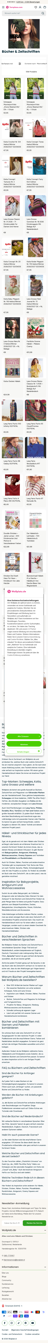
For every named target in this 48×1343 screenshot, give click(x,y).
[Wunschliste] (36, 7)
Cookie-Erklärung (14, 655)
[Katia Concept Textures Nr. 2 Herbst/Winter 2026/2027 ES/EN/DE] (12, 165)
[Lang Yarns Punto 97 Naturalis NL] (35, 485)
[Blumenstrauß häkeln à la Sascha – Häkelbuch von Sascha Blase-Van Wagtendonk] (35, 562)
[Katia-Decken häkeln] (12, 367)
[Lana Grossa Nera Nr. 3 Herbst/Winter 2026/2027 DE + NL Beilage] (12, 328)
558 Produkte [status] (31, 72)
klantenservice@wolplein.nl (14, 1260)
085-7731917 (9, 1256)
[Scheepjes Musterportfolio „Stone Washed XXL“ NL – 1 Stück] (35, 88)
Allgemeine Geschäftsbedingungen (25, 1330)
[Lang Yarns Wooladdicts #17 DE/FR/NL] (35, 447)
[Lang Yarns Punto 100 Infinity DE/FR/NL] (12, 410)
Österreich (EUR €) (12, 1306)
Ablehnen (24, 745)
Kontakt (5, 1330)
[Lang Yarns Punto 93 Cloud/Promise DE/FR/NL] (35, 410)
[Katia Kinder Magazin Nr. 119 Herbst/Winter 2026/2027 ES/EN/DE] (35, 248)
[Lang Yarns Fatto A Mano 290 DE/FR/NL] (12, 485)
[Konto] (40, 7)
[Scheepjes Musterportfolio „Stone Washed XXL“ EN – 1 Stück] (12, 88)
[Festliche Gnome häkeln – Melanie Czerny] (35, 328)
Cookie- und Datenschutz (12, 1334)
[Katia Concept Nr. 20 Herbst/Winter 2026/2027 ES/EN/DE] (12, 248)
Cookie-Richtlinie (17, 639)
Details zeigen (23, 752)
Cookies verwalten (32, 1334)
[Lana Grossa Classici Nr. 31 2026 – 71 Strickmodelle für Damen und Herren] (12, 205)
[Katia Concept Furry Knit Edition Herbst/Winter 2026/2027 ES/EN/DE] (35, 165)
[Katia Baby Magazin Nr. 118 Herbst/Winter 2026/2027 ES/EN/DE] (12, 285)
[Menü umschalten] (3, 7)
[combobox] (24, 13)
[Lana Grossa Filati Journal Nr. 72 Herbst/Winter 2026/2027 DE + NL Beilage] (35, 285)
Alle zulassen (23, 736)
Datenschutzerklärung (31, 637)
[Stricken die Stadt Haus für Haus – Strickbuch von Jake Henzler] (12, 562)
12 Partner (32, 629)
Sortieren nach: (34, 64)
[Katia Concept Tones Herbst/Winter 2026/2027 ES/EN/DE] (35, 128)
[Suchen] (42, 13)
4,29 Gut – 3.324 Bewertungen (28, 2)
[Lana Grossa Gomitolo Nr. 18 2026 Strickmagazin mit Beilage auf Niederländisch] (35, 205)
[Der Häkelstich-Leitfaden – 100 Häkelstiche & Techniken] (35, 520)
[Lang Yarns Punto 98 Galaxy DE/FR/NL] (12, 447)
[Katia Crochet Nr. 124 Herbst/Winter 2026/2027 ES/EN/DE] (12, 128)
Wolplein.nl (12, 1339)
